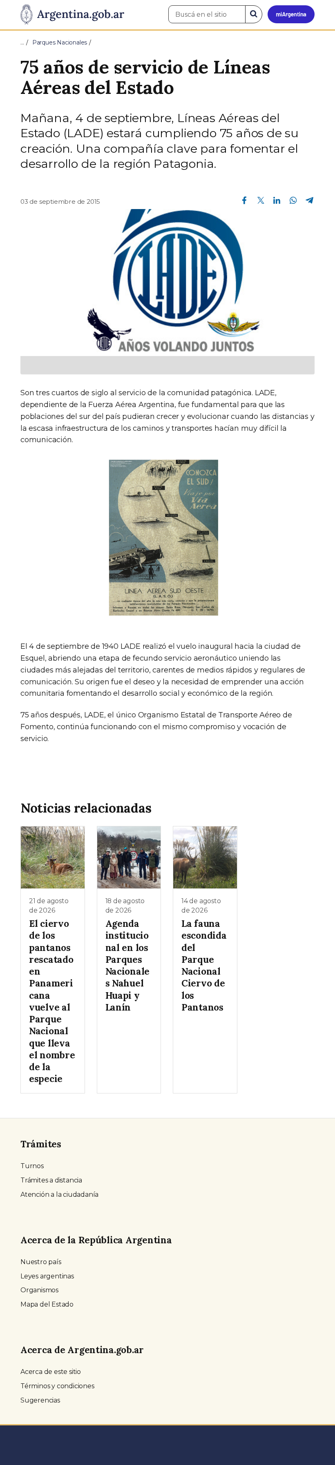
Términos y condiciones (57, 1386)
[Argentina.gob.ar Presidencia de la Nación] (72, 14)
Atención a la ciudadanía (59, 1194)
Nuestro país (40, 1262)
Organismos (39, 1290)
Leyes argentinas (47, 1276)
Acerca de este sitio (50, 1372)
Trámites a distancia (51, 1180)
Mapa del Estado (47, 1304)
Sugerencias (40, 1400)
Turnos (32, 1166)
